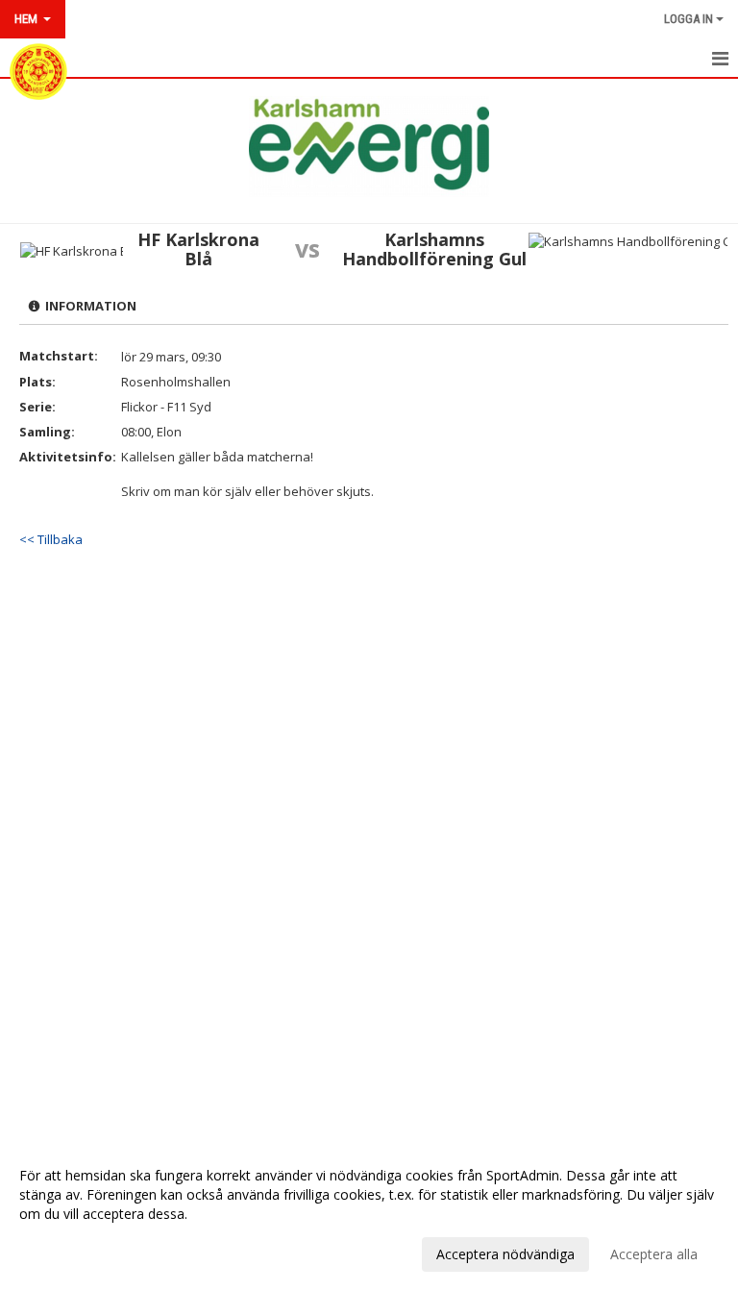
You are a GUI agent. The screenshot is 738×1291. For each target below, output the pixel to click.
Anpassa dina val (71, 1251)
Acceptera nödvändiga (505, 1254)
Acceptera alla (654, 1254)
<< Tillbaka (51, 539)
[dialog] (369, 1214)
